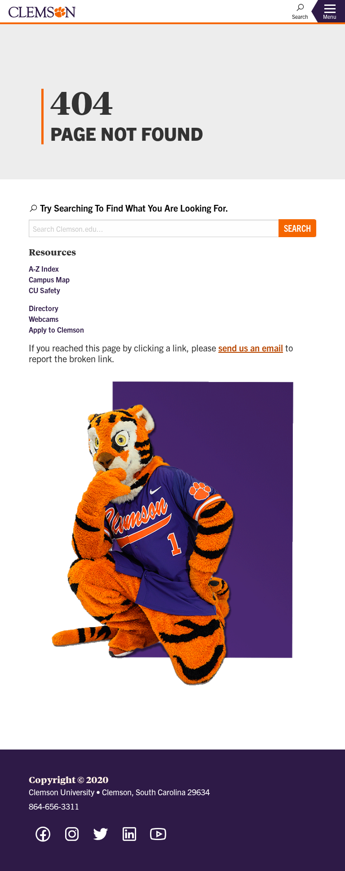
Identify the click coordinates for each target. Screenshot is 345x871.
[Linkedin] (129, 838)
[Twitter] (101, 838)
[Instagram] (72, 838)
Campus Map (49, 279)
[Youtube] (158, 838)
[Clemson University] (42, 15)
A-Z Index (44, 268)
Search (297, 228)
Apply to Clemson (56, 329)
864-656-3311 (54, 806)
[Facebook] (43, 838)
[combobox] (172, 219)
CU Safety (44, 290)
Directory (43, 307)
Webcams (43, 318)
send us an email (250, 347)
